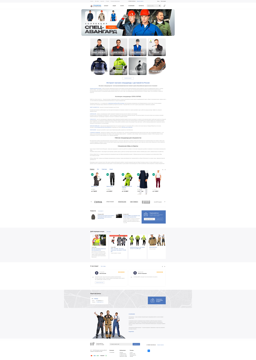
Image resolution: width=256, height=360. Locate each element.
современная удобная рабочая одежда (116, 103)
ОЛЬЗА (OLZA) (93, 119)
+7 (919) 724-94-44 (131, 1)
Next (165, 170)
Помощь (132, 350)
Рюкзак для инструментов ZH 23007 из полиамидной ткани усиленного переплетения (106, 217)
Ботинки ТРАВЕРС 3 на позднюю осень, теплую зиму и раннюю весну (131, 216)
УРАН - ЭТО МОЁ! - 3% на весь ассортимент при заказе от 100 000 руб (118, 250)
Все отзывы (103, 266)
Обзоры (131, 356)
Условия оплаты (123, 353)
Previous (163, 170)
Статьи (131, 352)
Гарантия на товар (123, 356)
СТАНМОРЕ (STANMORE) (95, 132)
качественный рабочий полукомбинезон (103, 127)
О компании (111, 352)
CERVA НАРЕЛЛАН (153, 247)
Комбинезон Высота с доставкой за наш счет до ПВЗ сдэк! (137, 248)
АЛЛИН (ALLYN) (93, 113)
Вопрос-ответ (132, 353)
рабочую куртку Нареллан (127, 127)
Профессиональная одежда (95, 88)
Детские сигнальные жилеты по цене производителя (99, 249)
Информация (123, 350)
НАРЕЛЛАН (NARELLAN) (94, 125)
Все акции (109, 231)
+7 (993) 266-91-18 (99, 302)
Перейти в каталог (128, 78)
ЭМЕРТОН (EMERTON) (94, 107)
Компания (111, 350)
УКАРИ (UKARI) (93, 129)
